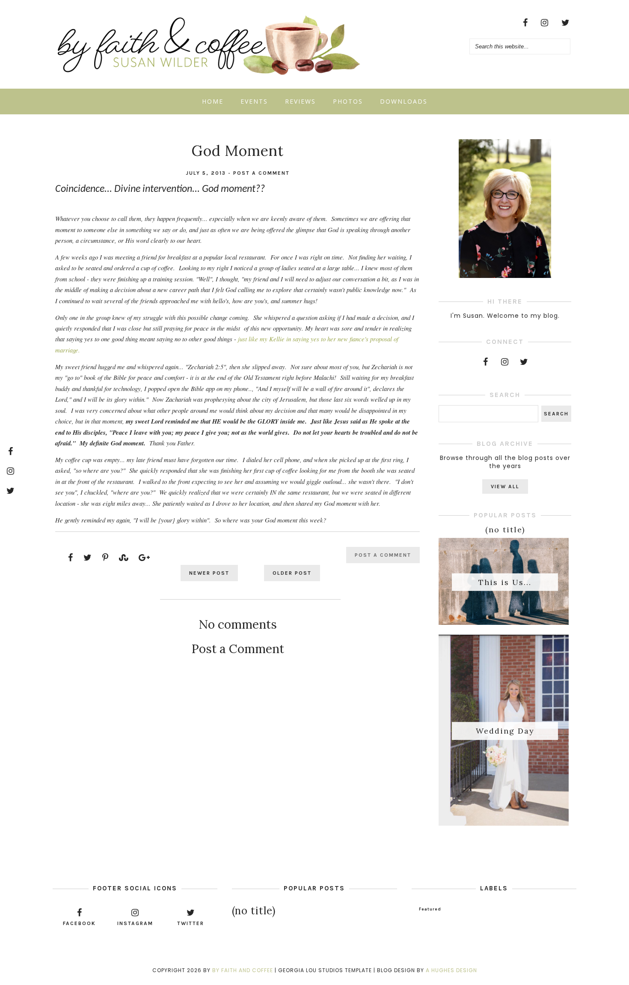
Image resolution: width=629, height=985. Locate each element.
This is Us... (504, 582)
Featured (430, 909)
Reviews (300, 101)
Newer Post (209, 573)
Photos (348, 101)
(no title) (505, 529)
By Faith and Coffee (242, 970)
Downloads (403, 101)
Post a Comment (261, 173)
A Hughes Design (451, 970)
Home (212, 101)
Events (254, 101)
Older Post (292, 573)
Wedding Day (505, 731)
